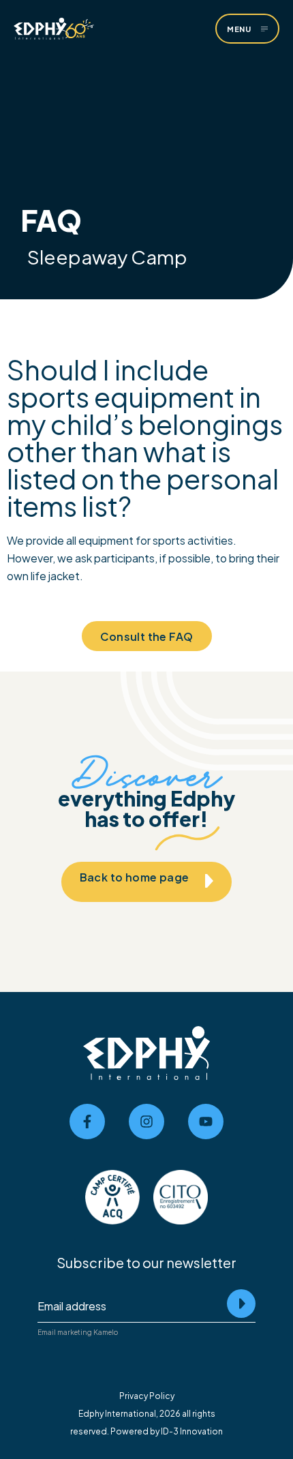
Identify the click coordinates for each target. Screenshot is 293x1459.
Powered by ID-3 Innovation (166, 1430)
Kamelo (105, 1332)
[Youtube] (205, 1121)
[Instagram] (146, 1121)
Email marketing (64, 1332)
